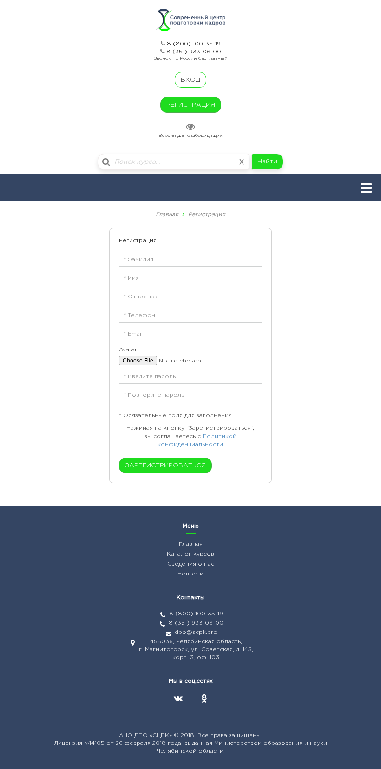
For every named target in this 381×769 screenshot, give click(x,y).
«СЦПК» (162, 735)
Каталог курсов (190, 553)
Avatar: (128, 349)
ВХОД (190, 80)
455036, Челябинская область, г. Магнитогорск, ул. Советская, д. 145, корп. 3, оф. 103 (196, 649)
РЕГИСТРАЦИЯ (190, 105)
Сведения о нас (190, 564)
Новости (190, 573)
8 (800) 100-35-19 (194, 43)
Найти (267, 161)
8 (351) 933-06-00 (193, 51)
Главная (167, 214)
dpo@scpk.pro (196, 632)
